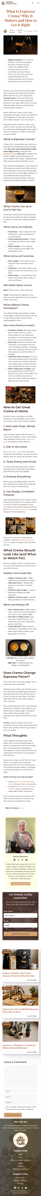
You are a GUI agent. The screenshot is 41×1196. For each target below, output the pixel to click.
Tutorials (29, 31)
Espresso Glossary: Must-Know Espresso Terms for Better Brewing (18, 974)
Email (7, 921)
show (21, 808)
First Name (9, 911)
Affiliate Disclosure (20, 1180)
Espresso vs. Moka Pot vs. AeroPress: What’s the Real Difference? (19, 1046)
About (20, 1157)
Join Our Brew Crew (20, 934)
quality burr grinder (15, 452)
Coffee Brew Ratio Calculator (20, 1160)
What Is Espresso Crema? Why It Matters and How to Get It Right (20, 18)
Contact (20, 1166)
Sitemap (21, 1183)
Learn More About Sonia (21, 884)
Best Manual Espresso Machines (18, 509)
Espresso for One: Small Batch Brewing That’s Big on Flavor (20, 1010)
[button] (33, 3)
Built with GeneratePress (20, 1193)
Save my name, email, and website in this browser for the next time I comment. (21, 1108)
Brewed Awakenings (20, 1169)
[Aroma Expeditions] (8, 3)
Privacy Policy (20, 1178)
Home (20, 1154)
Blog (20, 1163)
